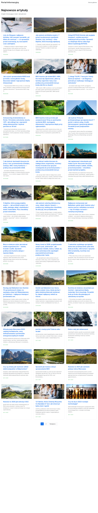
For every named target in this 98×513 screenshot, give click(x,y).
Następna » (53, 424)
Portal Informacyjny (10, 2)
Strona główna (92, 2)
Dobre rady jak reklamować (78, 329)
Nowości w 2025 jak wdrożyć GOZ (16, 402)
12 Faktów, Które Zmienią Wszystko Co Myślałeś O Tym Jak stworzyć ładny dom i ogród (49, 404)
